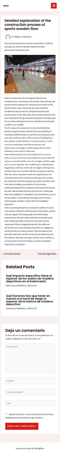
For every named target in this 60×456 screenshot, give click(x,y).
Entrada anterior (11, 254)
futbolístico (21, 285)
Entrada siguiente (48, 254)
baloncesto (10, 285)
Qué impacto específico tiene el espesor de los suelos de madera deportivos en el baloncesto (30, 278)
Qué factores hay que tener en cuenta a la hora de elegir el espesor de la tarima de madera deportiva (29, 300)
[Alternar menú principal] (54, 6)
